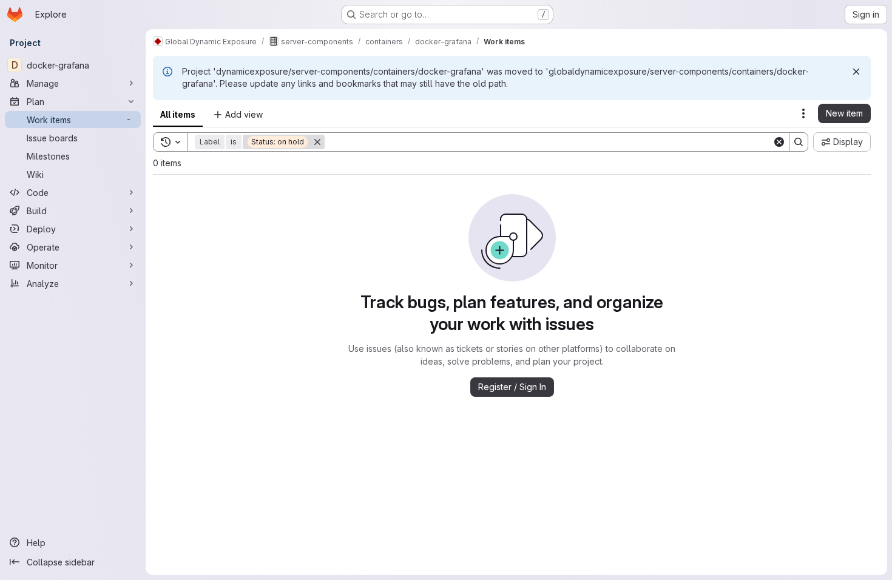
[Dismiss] (856, 71)
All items (177, 114)
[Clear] (779, 142)
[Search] (798, 142)
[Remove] (317, 142)
